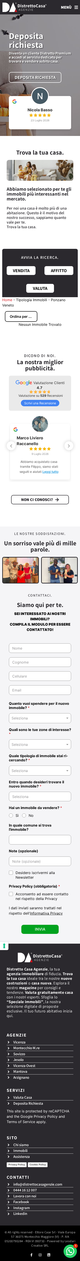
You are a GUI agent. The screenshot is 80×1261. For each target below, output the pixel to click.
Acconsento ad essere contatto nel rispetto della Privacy (42, 896)
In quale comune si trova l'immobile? (30, 827)
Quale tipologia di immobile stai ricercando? (38, 758)
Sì (17, 815)
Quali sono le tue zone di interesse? (40, 732)
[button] (68, 445)
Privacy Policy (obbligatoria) (34, 886)
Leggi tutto (50, 471)
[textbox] (39, 744)
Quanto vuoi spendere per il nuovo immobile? (39, 705)
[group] (40, 109)
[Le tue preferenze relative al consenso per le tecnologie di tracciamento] (4, 946)
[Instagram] (40, 1255)
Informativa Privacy (46, 913)
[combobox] (40, 718)
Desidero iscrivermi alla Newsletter (35, 875)
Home (7, 300)
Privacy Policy (46, 1116)
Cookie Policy (38, 1164)
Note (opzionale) (23, 851)
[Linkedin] (48, 1255)
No (31, 815)
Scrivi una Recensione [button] (40, 403)
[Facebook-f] (31, 1255)
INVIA (40, 929)
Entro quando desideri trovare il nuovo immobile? (36, 784)
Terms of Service (21, 1122)
